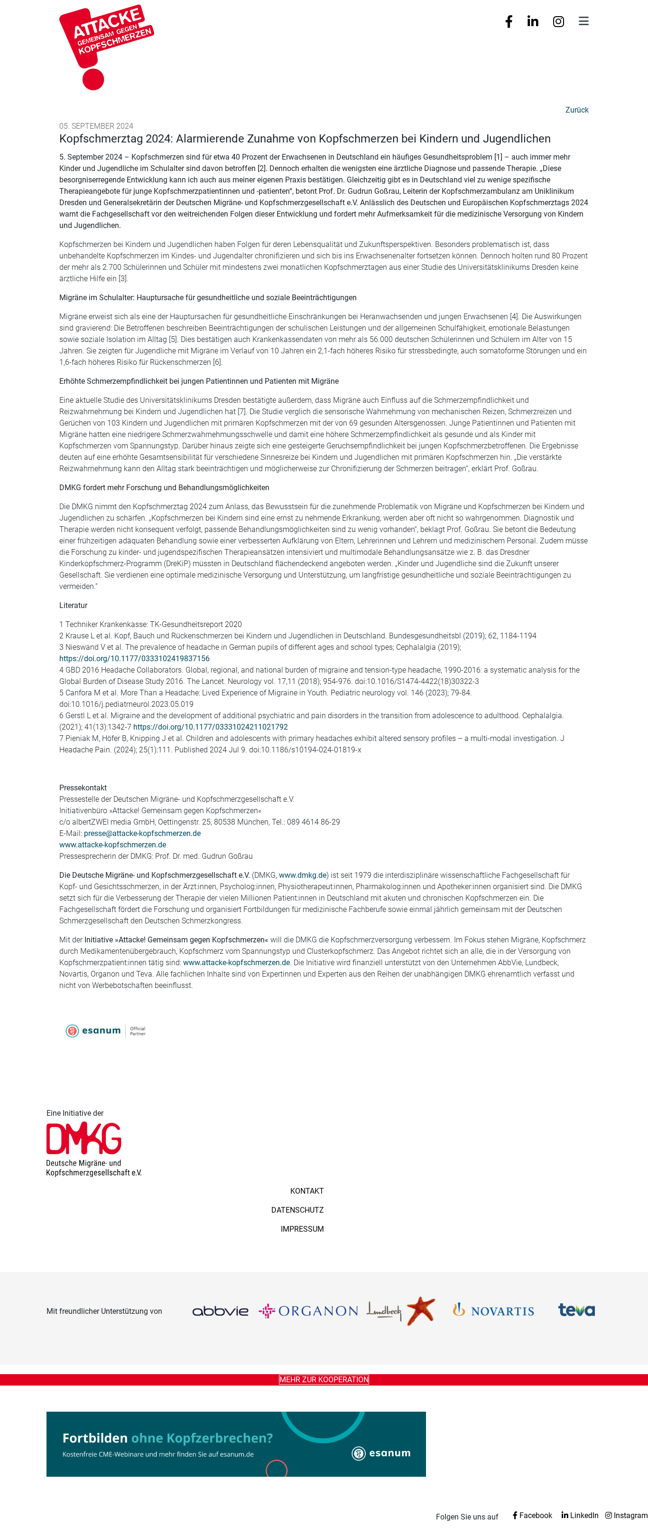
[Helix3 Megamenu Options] (584, 21)
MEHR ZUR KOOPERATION (324, 1379)
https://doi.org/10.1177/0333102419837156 (134, 658)
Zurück (577, 109)
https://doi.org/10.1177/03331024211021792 (210, 726)
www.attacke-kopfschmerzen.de (112, 844)
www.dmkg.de (302, 875)
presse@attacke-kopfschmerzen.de (142, 833)
